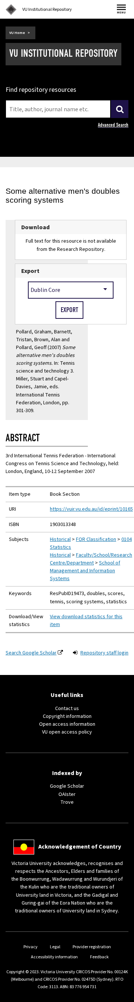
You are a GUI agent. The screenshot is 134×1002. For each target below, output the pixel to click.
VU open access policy (67, 732)
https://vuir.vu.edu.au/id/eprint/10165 (91, 509)
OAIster (67, 794)
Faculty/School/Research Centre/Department (91, 559)
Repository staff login (104, 653)
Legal (55, 947)
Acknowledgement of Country (79, 847)
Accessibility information (54, 957)
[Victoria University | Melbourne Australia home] (11, 9)
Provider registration (92, 947)
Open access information (67, 724)
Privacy (30, 947)
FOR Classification (96, 539)
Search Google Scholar (31, 653)
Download (35, 227)
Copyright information (67, 716)
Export (30, 271)
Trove (67, 802)
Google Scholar (67, 786)
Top (120, 996)
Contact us (67, 708)
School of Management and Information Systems (85, 570)
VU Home (17, 32)
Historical (60, 539)
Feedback (99, 957)
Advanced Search (113, 125)
